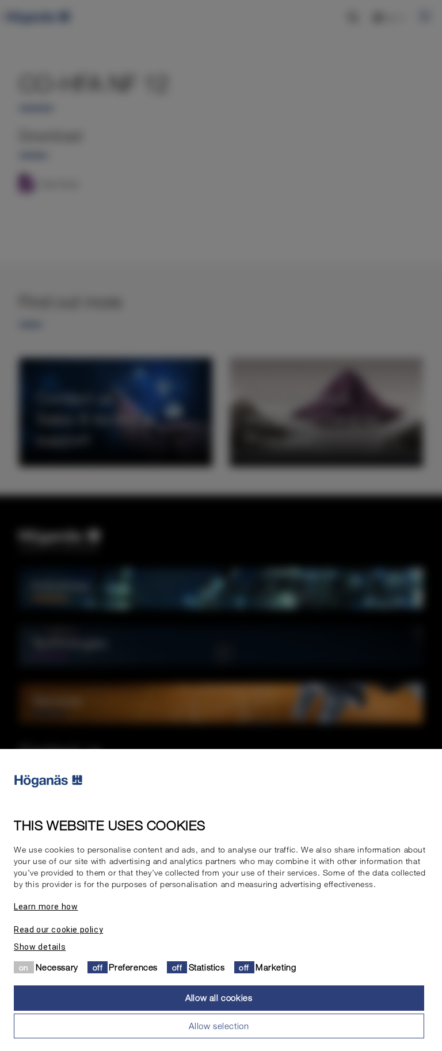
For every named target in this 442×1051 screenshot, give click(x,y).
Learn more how (46, 906)
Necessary (57, 967)
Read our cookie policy (58, 929)
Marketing (276, 967)
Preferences (133, 967)
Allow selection (219, 1026)
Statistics (207, 967)
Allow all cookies (218, 997)
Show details (40, 946)
